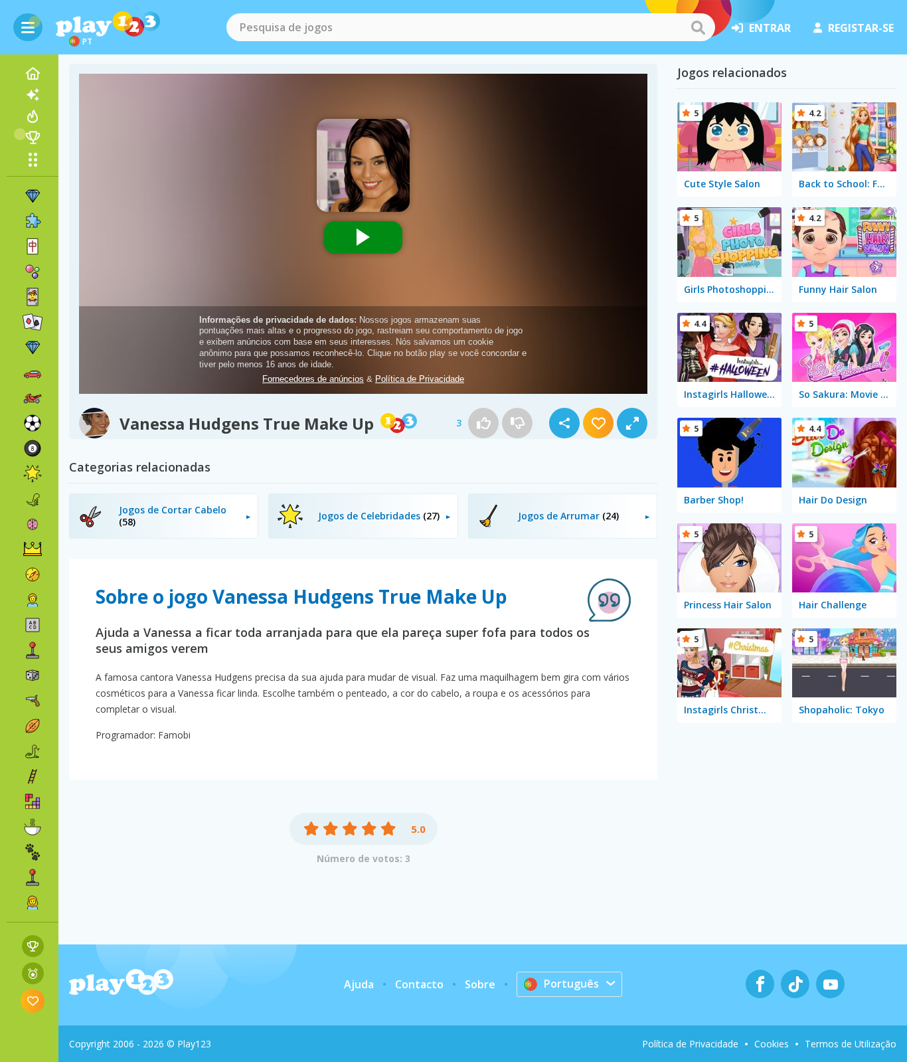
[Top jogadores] (32, 137)
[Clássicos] (32, 751)
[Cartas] (32, 297)
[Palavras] (32, 625)
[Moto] (32, 397)
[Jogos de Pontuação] (33, 946)
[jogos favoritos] (33, 1001)
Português (571, 983)
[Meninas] (32, 902)
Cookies (771, 1043)
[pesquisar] (698, 27)
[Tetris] (32, 801)
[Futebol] (32, 423)
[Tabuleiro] (32, 675)
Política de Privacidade (690, 1043)
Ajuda (359, 984)
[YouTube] (830, 984)
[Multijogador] (32, 877)
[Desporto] (32, 726)
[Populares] (32, 116)
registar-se (861, 28)
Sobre (480, 984)
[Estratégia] (32, 549)
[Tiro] (32, 700)
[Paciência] (32, 322)
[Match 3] (32, 196)
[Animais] (32, 852)
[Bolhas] (32, 271)
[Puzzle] (32, 221)
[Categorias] (32, 159)
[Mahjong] (32, 246)
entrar (770, 28)
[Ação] (32, 574)
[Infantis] (32, 599)
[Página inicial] (32, 73)
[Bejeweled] (32, 347)
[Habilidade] (32, 776)
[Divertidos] (32, 473)
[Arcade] (32, 650)
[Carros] (32, 372)
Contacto (419, 984)
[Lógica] (32, 524)
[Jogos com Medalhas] (33, 973)
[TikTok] (795, 984)
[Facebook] (760, 984)
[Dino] (32, 498)
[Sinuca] (32, 448)
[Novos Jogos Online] (32, 95)
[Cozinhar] (32, 827)
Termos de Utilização (850, 1043)
